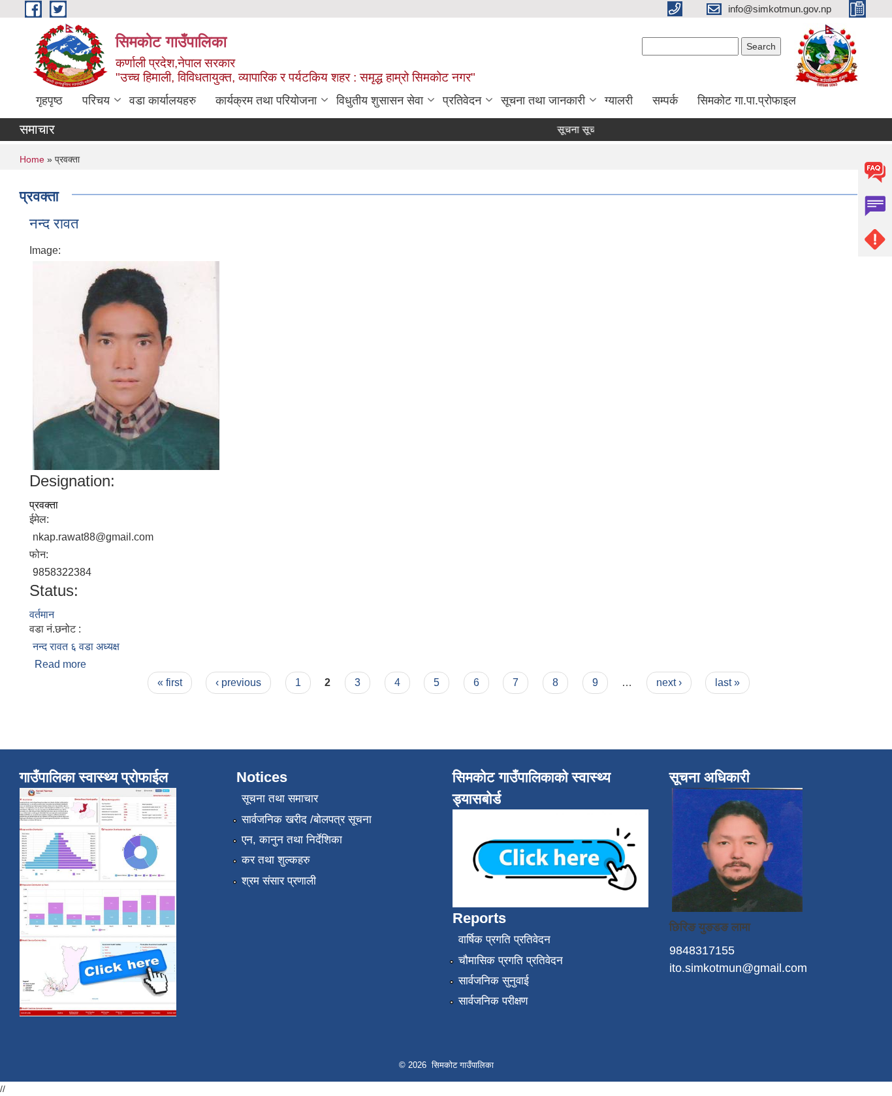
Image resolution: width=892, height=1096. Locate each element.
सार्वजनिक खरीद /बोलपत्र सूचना (307, 819)
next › (669, 682)
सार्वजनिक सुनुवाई (493, 981)
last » (727, 682)
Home (32, 159)
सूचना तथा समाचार (280, 798)
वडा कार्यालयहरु (162, 100)
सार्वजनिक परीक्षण (493, 1001)
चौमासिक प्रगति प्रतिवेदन (510, 960)
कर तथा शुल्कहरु (276, 860)
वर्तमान (41, 614)
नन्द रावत (53, 223)
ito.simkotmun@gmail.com (738, 968)
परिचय (96, 100)
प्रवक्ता (43, 504)
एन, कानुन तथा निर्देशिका (292, 840)
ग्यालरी (619, 100)
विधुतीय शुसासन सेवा (379, 100)
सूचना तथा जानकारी (543, 100)
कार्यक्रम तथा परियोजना (266, 100)
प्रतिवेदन (462, 100)
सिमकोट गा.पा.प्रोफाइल (746, 100)
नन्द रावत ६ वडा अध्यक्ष (76, 646)
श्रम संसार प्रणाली (279, 881)
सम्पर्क (665, 100)
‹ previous (238, 682)
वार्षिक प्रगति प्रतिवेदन (504, 939)
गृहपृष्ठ (49, 100)
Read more (60, 664)
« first (169, 682)
